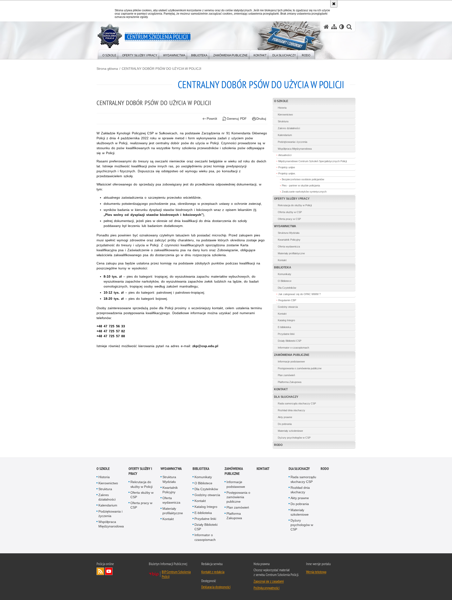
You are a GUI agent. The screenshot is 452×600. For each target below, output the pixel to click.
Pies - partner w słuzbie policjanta (301, 185)
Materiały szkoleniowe (290, 430)
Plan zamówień (286, 375)
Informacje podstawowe (291, 361)
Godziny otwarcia (288, 306)
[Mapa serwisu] (334, 27)
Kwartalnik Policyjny (289, 239)
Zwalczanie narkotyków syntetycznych (304, 191)
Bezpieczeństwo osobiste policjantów (303, 179)
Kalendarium (285, 135)
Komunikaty (284, 274)
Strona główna (107, 68)
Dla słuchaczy (286, 397)
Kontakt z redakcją (212, 571)
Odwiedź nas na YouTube (109, 571)
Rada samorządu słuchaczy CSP (297, 403)
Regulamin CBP (287, 300)
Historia (282, 107)
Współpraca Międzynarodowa (295, 148)
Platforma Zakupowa (289, 382)
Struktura (283, 121)
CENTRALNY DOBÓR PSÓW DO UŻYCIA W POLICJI (161, 68)
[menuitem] (109, 54)
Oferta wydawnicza (289, 246)
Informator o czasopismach (293, 347)
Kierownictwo (285, 114)
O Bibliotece (284, 280)
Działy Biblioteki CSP (289, 340)
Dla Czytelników (287, 287)
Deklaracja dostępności (215, 586)
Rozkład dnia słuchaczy (291, 410)
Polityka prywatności (266, 587)
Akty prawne (285, 417)
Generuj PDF (237, 118)
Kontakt (282, 260)
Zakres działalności (289, 128)
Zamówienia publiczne (291, 355)
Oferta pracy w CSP (289, 219)
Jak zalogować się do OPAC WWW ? (299, 294)
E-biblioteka (284, 327)
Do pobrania (285, 424)
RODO (278, 445)
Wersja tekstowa (316, 571)
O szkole (281, 101)
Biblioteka (282, 267)
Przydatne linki (286, 334)
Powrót (212, 118)
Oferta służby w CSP (290, 212)
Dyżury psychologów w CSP (294, 437)
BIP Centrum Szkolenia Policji (176, 574)
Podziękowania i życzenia (292, 141)
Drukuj (261, 118)
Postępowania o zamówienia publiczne (300, 368)
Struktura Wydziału (288, 232)
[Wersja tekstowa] (341, 27)
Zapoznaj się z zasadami (269, 581)
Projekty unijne (286, 167)
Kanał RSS (100, 571)
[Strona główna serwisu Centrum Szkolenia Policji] (326, 27)
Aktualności (284, 155)
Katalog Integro (286, 320)
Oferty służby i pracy (292, 198)
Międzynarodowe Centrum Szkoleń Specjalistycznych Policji (312, 161)
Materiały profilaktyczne (291, 253)
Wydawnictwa (285, 226)
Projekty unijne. (287, 173)
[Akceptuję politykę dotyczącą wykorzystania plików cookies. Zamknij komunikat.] (333, 4)
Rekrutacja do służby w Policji (295, 205)
